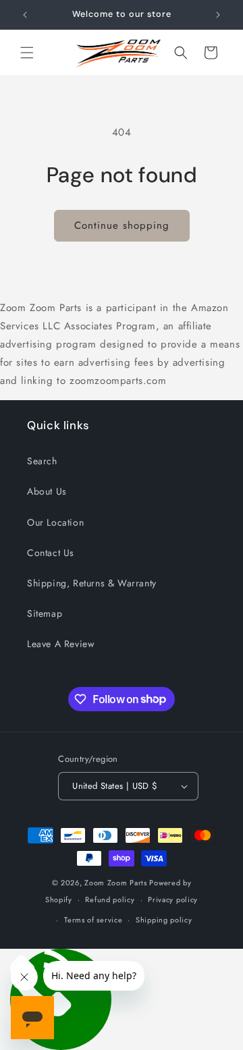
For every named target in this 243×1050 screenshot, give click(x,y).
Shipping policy (164, 919)
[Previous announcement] (25, 15)
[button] (27, 52)
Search (42, 461)
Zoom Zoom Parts (115, 882)
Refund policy (109, 899)
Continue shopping (121, 225)
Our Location (55, 522)
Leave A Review (60, 644)
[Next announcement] (218, 15)
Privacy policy (173, 899)
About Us (47, 491)
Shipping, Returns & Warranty (92, 583)
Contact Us (50, 552)
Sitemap (44, 613)
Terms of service (93, 919)
